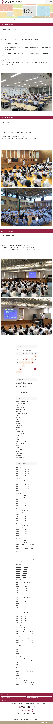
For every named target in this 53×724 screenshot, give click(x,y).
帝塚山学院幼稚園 (30, 694)
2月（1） (18, 664)
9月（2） (18, 649)
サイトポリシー (20, 703)
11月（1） (25, 658)
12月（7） (18, 554)
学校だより (7, 19)
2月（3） (25, 642)
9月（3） (24, 660)
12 (26, 362)
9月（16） (26, 527)
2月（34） (18, 490)
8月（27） (18, 484)
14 (32, 362)
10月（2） (25, 647)
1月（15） (25, 475)
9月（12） (26, 584)
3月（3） (18, 633)
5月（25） (25, 531)
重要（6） (18, 447)
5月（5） (24, 640)
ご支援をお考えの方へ (40, 703)
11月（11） (26, 541)
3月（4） (18, 653)
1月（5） (24, 535)
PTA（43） (18, 435)
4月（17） (18, 605)
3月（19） (25, 590)
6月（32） (18, 501)
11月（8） (25, 627)
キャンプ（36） (19, 425)
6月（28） (18, 486)
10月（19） (18, 584)
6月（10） (32, 545)
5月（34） (25, 588)
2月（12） (18, 535)
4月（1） (31, 640)
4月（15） (18, 503)
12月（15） (18, 510)
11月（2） (25, 638)
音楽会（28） (19, 419)
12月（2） (18, 658)
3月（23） (25, 533)
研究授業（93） (19, 429)
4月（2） (25, 673)
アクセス (27, 722)
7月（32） (25, 484)
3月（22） (25, 605)
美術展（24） (19, 421)
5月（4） (18, 547)
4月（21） (18, 473)
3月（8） (24, 503)
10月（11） (18, 556)
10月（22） (18, 482)
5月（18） (25, 516)
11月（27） (26, 525)
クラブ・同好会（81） (20, 433)
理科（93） (18, 439)
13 (29, 362)
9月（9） (25, 556)
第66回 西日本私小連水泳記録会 (25, 383)
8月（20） (18, 586)
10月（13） (18, 614)
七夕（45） (18, 427)
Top (3, 19)
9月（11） (26, 512)
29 (35, 369)
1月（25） (25, 490)
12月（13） (18, 612)
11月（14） (26, 612)
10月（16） (18, 512)
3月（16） (24, 575)
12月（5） (18, 647)
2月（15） (18, 607)
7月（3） (24, 631)
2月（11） (26, 549)
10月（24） (18, 497)
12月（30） (18, 495)
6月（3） (18, 640)
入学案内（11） (19, 451)
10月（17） (18, 569)
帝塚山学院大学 (4, 700)
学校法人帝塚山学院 (4, 694)
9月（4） (24, 682)
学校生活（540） (19, 405)
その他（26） (19, 411)
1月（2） (31, 633)
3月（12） (18, 549)
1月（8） (24, 592)
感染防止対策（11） (20, 455)
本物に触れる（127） (20, 453)
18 (23, 366)
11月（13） (25, 554)
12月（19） (18, 597)
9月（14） (26, 482)
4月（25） (18, 533)
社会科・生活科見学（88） (21, 413)
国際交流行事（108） (20, 409)
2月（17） (18, 505)
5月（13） (25, 573)
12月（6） (18, 627)
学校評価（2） (19, 437)
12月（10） (18, 567)
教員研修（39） (19, 445)
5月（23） (25, 501)
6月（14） (18, 560)
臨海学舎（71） (19, 417)
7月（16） (25, 586)
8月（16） (18, 601)
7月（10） (24, 558)
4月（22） (18, 488)
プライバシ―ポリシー (12, 703)
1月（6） (24, 505)
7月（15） (24, 514)
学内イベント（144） (20, 403)
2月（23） (26, 562)
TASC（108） (19, 449)
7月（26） (25, 499)
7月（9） (24, 545)
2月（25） (18, 475)
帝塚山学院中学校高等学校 (5, 697)
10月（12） (18, 543)
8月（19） (18, 571)
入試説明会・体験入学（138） (22, 401)
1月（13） (25, 520)
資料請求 (45, 722)
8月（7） (18, 558)
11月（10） (26, 510)
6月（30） (18, 588)
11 (23, 362)
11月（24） (26, 582)
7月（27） (25, 469)
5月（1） (18, 651)
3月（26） (25, 488)
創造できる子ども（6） (21, 443)
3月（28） (25, 473)
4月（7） (18, 575)
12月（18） (18, 525)
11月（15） (26, 597)
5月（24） (25, 603)
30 (17, 372)
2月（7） (25, 633)
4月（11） (18, 620)
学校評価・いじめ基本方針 (30, 703)
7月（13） (25, 529)
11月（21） (26, 480)
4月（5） (32, 560)
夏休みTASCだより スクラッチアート (25, 388)
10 (20, 362)
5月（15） (25, 471)
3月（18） (25, 518)
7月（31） (25, 571)
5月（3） (24, 560)
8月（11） (18, 469)
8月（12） (18, 529)
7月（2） (24, 649)
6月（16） (18, 471)
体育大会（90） (19, 415)
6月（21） (18, 603)
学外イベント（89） (20, 407)
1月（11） (33, 562)
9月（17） (26, 497)
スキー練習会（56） (20, 457)
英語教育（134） (19, 431)
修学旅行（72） (19, 423)
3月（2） (25, 662)
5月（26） (25, 486)
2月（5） (25, 653)
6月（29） (18, 531)
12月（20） (18, 480)
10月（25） (18, 527)
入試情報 (9, 722)
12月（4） (18, 638)
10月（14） (18, 599)
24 (20, 369)
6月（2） (31, 631)
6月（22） (18, 516)
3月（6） (18, 675)
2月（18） (18, 520)
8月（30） (18, 499)
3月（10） (25, 620)
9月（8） (25, 543)
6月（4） (31, 671)
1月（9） (24, 577)
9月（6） (25, 629)
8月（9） (18, 514)
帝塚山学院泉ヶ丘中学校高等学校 (33, 697)
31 (20, 372)
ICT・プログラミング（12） (22, 441)
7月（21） (25, 616)
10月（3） (18, 682)
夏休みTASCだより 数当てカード (24, 392)
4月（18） (18, 518)
